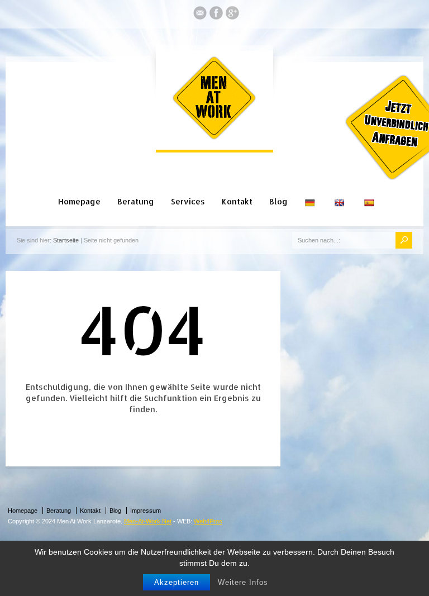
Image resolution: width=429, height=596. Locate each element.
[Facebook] (216, 14)
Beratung (135, 201)
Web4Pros (208, 521)
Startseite (66, 240)
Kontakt (237, 201)
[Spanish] (370, 189)
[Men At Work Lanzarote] (214, 137)
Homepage (79, 201)
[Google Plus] (232, 14)
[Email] (200, 14)
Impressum (145, 510)
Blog (278, 201)
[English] (340, 189)
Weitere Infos (243, 582)
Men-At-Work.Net (147, 521)
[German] (311, 189)
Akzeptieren (176, 582)
